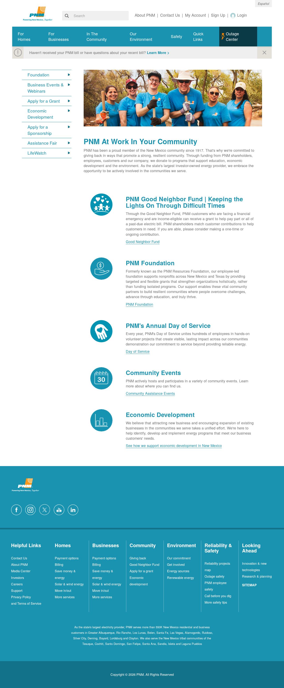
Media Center (20, 570)
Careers (17, 584)
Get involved (176, 564)
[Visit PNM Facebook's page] (17, 509)
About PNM (19, 564)
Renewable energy (180, 577)
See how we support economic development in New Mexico (174, 445)
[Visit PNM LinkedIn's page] (74, 509)
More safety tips (216, 602)
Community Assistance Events (150, 393)
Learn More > (158, 52)
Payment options (67, 558)
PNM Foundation (139, 304)
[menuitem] (27, 36)
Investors (17, 577)
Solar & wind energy (69, 584)
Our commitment (179, 558)
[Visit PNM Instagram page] (31, 509)
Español (263, 3)
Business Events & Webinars (46, 88)
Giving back (138, 558)
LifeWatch (37, 153)
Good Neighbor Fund (143, 241)
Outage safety (214, 576)
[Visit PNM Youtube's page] (60, 509)
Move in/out (63, 590)
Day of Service (138, 351)
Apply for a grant (141, 570)
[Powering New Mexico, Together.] (37, 13)
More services (65, 596)
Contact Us (19, 558)
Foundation (38, 75)
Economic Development (40, 114)
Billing (59, 564)
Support (16, 590)
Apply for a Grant (44, 101)
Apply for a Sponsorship (40, 130)
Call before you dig (218, 595)
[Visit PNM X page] (46, 509)
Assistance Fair (42, 143)
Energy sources (178, 570)
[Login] (233, 15)
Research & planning (257, 576)
